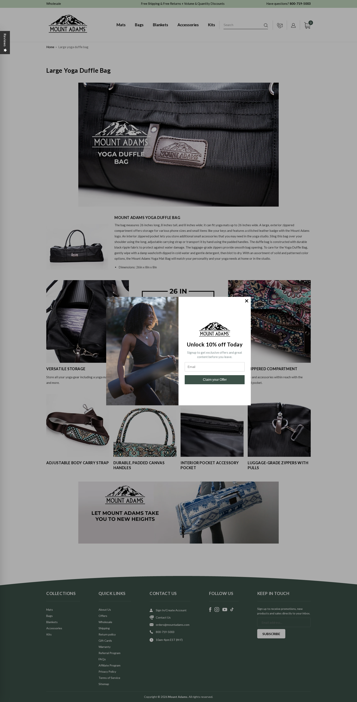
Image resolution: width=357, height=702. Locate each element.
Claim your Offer (215, 379)
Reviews (5, 40)
